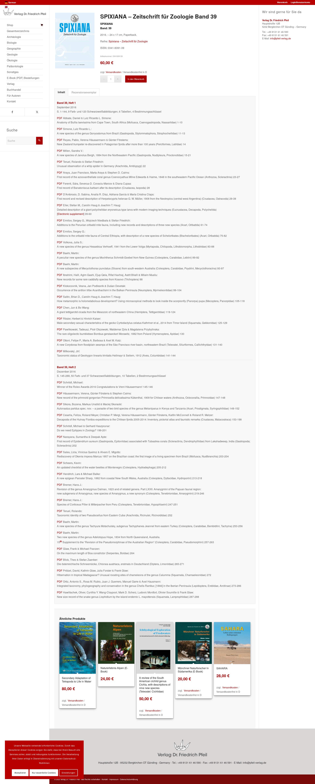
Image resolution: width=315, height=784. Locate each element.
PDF (59, 118)
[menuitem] (24, 25)
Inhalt (61, 92)
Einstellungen (68, 772)
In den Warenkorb (136, 79)
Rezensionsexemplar (84, 92)
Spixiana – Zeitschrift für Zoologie (128, 41)
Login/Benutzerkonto (300, 2)
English (11, 7)
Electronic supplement (71, 214)
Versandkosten (113, 72)
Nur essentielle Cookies (44, 772)
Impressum (113, 779)
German (12, 2)
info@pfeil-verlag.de (280, 38)
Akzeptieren (20, 772)
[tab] (61, 92)
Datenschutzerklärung (129, 779)
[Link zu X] (37, 112)
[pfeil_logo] (24, 12)
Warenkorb (282, 2)
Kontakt (105, 779)
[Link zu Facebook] (12, 112)
